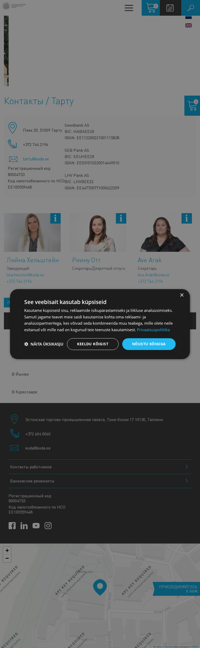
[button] (43, 344)
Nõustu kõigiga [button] (149, 343)
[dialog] (100, 324)
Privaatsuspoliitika (153, 329)
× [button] (182, 295)
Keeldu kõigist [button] (92, 343)
